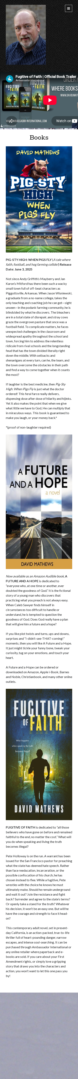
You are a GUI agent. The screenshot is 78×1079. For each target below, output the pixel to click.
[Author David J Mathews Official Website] (26, 63)
